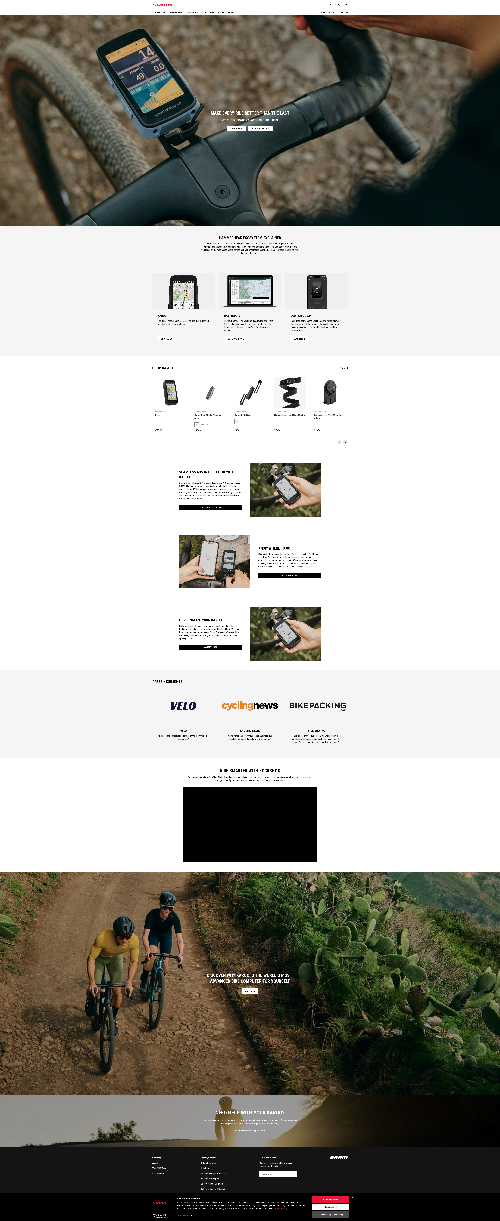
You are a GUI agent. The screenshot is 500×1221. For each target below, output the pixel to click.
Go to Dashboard (236, 339)
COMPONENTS (191, 12)
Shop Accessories (260, 128)
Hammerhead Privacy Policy (213, 1173)
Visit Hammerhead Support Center (250, 1131)
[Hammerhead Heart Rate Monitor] (289, 392)
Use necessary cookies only (330, 1214)
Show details (183, 1216)
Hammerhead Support (210, 1178)
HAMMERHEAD (176, 12)
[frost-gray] (202, 425)
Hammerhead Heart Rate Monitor (289, 415)
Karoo (157, 415)
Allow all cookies (330, 1199)
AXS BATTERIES (159, 12)
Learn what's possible (210, 507)
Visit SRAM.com (327, 13)
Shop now (250, 991)
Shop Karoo (236, 128)
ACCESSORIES (207, 12)
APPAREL (221, 12)
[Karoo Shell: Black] (250, 392)
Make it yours (210, 647)
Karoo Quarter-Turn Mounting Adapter (328, 417)
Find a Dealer (342, 13)
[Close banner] (353, 1197)
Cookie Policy (280, 1208)
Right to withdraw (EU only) (212, 1189)
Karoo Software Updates (211, 1184)
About (315, 13)
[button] (346, 5)
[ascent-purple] (208, 425)
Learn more (299, 339)
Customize (329, 1207)
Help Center (205, 1168)
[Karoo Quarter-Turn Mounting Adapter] (329, 392)
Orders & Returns (208, 1163)
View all (344, 368)
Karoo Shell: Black (243, 415)
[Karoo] (170, 392)
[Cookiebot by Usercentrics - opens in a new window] (159, 1216)
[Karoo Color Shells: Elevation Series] (210, 392)
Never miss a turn (289, 575)
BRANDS (231, 12)
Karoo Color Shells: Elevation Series (207, 417)
